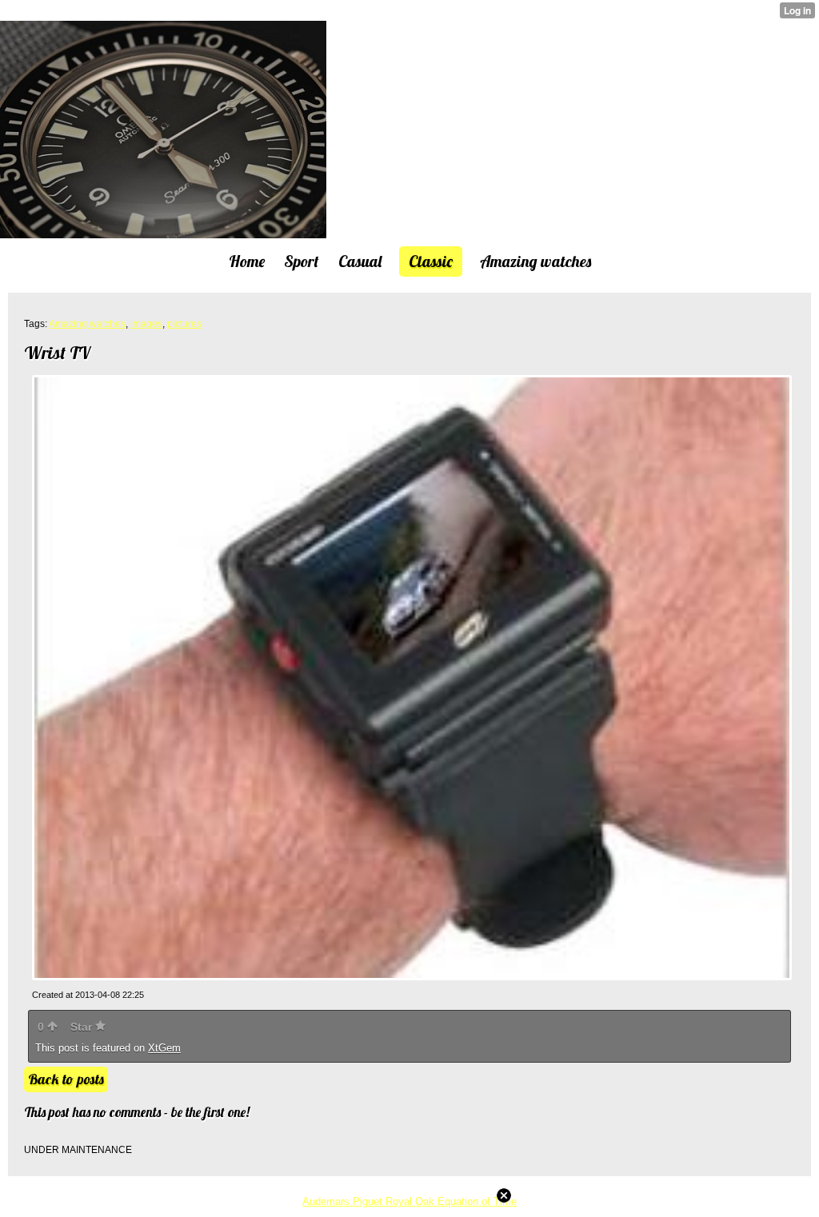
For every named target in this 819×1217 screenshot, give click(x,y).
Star (82, 1026)
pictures (184, 323)
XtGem (164, 1048)
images (146, 323)
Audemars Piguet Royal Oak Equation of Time (409, 1201)
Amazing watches (87, 323)
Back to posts (66, 1079)
